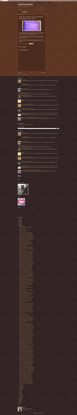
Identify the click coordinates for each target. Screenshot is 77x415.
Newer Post (20, 72)
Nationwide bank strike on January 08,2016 (24, 240)
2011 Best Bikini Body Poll (24, 88)
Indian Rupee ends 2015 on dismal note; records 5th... (26, 261)
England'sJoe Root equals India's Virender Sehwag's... (26, 319)
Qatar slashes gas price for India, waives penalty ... (26, 266)
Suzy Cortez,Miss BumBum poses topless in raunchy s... (26, 297)
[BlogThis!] (30, 43)
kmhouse (24, 407)
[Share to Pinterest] (32, 43)
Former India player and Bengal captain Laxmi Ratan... (26, 238)
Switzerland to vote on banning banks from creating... (26, 378)
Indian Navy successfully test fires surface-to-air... (25, 304)
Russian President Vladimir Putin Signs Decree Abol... (26, 356)
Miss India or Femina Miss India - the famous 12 (27, 108)
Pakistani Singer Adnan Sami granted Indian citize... (26, 260)
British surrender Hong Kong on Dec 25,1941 (25, 373)
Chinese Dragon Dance (24, 132)
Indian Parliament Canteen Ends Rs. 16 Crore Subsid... (26, 249)
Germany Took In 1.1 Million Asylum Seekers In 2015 (26, 271)
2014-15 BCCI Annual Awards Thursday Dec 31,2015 (26, 282)
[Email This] (29, 43)
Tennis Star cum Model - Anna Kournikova (26, 104)
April (20, 393)
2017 (19, 222)
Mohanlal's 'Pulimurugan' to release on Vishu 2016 (25, 283)
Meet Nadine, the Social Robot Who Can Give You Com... (26, 310)
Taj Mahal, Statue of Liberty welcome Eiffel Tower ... (26, 342)
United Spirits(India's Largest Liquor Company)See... (26, 330)
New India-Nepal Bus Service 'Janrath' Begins (25, 358)
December (20, 226)
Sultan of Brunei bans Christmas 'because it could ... (26, 377)
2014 (19, 398)
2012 (19, 401)
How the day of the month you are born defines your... (26, 336)
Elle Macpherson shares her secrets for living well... (26, 233)
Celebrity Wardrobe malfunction (25, 84)
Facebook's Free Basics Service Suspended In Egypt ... (26, 272)
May (20, 392)
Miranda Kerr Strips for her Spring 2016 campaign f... (26, 298)
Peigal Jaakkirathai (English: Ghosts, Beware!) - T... (26, 227)
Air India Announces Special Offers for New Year (25, 329)
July (20, 389)
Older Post (43, 72)
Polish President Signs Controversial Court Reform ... (26, 352)
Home (20, 9)
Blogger (42, 413)
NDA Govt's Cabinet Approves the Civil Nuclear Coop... (26, 292)
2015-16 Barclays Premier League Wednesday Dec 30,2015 (27, 367)
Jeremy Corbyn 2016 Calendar (23, 286)
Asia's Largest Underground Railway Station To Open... (26, 361)
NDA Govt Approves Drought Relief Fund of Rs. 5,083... (26, 325)
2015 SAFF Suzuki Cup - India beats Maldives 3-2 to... (26, 255)
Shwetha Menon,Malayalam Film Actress (26, 95)
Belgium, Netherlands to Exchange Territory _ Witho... (26, 287)
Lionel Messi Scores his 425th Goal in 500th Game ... (26, 293)
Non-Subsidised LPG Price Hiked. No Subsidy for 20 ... (26, 251)
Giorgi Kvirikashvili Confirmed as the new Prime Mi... (26, 320)
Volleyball (22, 152)
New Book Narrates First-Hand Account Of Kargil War (26, 357)
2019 (19, 220)
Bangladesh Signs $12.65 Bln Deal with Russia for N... (26, 259)
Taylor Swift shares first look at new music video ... (25, 270)
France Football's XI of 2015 (22, 288)
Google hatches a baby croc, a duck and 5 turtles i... (26, 254)
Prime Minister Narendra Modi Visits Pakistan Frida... (26, 308)
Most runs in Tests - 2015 (22, 302)
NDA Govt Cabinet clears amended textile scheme (25, 265)
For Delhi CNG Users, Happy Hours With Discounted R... (26, 276)
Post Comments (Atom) (25, 74)
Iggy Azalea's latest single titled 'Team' (24, 345)
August (20, 388)
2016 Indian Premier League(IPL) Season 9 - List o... (26, 243)
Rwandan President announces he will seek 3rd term (26, 239)
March (20, 394)
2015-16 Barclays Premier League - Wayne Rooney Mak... (26, 335)
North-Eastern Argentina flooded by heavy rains (25, 379)
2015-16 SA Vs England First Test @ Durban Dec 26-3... (26, 372)
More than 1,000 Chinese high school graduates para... (26, 346)
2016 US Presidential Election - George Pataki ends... (26, 318)
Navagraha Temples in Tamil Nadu (23, 277)
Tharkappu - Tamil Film (22, 228)
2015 (19, 225)
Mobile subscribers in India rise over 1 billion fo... (25, 294)
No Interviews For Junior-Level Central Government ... (26, 324)
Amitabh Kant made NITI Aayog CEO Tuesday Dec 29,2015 (27, 350)
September (20, 387)
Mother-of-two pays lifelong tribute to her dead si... (25, 267)
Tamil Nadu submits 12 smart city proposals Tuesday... (26, 303)
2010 (19, 403)
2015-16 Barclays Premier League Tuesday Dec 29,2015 (26, 368)
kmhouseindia (25, 4)
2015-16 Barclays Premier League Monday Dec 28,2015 (26, 369)
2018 (19, 221)
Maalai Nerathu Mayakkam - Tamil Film (24, 229)
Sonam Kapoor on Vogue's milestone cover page (25, 331)
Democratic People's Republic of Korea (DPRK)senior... (26, 256)
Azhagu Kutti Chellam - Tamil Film (23, 315)
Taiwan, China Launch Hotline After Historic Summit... (26, 309)
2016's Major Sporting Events (23, 250)
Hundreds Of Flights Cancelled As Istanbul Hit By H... (26, 275)
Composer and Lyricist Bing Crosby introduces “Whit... (26, 374)
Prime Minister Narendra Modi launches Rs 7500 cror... (26, 281)
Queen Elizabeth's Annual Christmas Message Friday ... (26, 383)
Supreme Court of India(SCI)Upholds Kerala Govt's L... (26, 363)
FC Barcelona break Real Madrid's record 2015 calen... (26, 244)
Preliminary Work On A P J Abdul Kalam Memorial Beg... (26, 326)
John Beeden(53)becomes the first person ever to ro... (26, 341)
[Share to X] (31, 43)
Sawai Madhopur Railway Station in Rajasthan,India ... (26, 347)
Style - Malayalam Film (22, 313)
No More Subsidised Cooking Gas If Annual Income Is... (26, 362)
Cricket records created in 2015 (23, 245)
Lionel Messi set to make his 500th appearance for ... (26, 340)
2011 (19, 402)
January (20, 397)
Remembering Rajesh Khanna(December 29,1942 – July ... (26, 351)
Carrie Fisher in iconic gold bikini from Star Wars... (25, 234)
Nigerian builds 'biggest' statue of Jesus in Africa (25, 299)
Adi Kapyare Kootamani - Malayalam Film (24, 314)
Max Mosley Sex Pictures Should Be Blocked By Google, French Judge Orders (31, 117)
